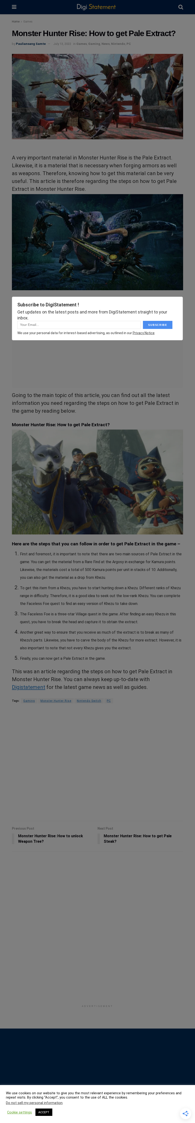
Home (16, 21)
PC (129, 44)
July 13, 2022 (62, 44)
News (106, 44)
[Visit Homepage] (97, 7)
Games (28, 21)
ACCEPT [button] (43, 1112)
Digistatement (28, 687)
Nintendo (118, 44)
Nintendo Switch (89, 700)
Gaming (94, 44)
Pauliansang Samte (31, 44)
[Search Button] (180, 7)
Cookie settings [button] (19, 1112)
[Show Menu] (14, 7)
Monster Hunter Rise (55, 700)
